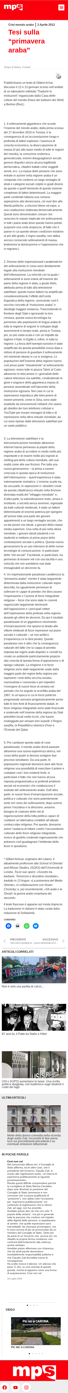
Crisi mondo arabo (21, 24)
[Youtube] (15, 1387)
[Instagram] (26, 1387)
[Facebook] (4, 1387)
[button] (61, 7)
